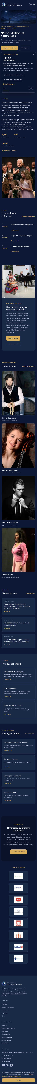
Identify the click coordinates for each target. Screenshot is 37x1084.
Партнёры (5, 1013)
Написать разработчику (14, 79)
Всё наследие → (30, 734)
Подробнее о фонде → (9, 150)
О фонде (4, 1004)
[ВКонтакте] (7, 1065)
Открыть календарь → (28, 216)
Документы (5, 1016)
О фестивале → (13, 344)
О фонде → (24, 48)
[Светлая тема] (30, 4)
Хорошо (18, 1080)
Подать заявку (13, 338)
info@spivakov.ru (7, 1058)
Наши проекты (6, 1010)
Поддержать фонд (10, 48)
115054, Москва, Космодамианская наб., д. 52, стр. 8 (17, 1052)
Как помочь (5, 1043)
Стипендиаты (6, 1034)
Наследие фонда (7, 1037)
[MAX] (11, 1065)
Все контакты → (6, 1061)
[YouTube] (3, 1065)
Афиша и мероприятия (8, 1028)
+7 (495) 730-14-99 (7, 1055)
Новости (4, 1025)
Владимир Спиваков (8, 1007)
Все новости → (30, 593)
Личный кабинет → (9, 84)
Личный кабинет (6, 1040)
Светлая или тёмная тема (14, 75)
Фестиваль (5, 1031)
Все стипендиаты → (28, 366)
